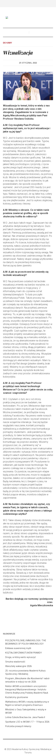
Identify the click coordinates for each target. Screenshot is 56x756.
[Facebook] (23, 743)
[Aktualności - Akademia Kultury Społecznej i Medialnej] (28, 18)
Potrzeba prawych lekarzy (18, 726)
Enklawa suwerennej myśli (18, 648)
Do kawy (7, 43)
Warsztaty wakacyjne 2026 (18, 666)
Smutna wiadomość (15, 661)
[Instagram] (28, 743)
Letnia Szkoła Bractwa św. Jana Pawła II (25, 717)
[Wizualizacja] (28, 85)
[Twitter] (32, 743)
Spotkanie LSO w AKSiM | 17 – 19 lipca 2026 (27, 721)
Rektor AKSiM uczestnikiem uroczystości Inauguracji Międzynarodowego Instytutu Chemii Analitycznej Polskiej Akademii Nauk (26, 689)
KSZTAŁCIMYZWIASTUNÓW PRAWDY (23, 652)
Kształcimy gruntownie (16, 697)
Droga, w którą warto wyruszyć (20, 657)
